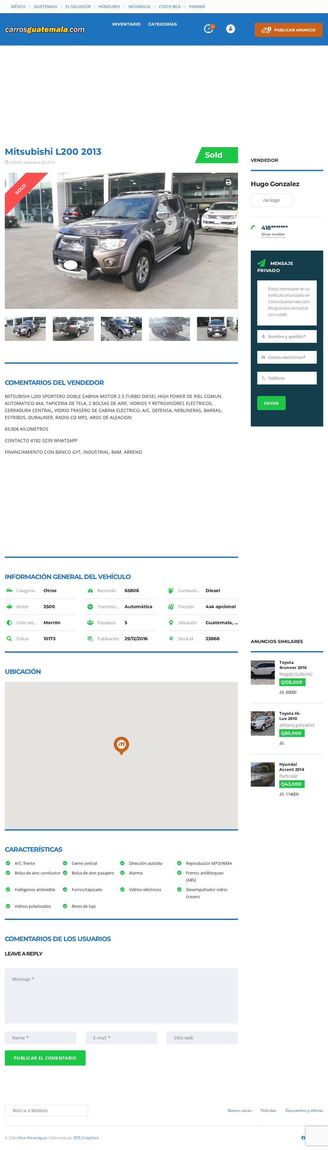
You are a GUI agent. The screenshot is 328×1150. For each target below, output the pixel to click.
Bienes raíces (240, 1110)
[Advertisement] (164, 93)
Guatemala (45, 6)
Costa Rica (170, 6)
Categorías (162, 24)
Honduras (109, 6)
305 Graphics (86, 1137)
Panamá (197, 6)
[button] (121, 746)
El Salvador (78, 6)
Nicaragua (139, 6)
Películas (268, 1110)
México (18, 6)
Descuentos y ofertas (304, 1110)
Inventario (126, 24)
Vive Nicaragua (32, 1137)
